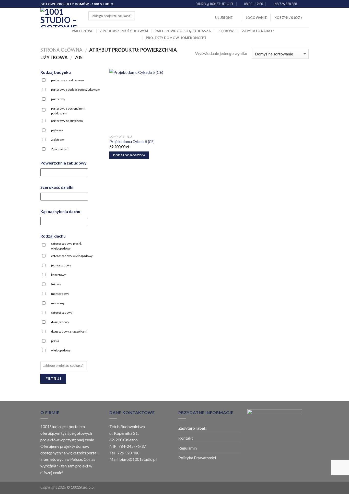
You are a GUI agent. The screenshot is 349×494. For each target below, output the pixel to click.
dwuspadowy (60, 322)
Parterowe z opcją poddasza (183, 31)
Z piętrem (57, 140)
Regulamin (187, 447)
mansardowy (60, 294)
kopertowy (58, 275)
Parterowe (82, 31)
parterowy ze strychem (67, 121)
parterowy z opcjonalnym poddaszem (68, 111)
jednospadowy (61, 265)
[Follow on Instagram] (306, 4)
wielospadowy (61, 350)
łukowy (56, 284)
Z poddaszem (60, 149)
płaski (55, 341)
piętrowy (57, 130)
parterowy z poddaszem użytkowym (75, 89)
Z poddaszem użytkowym (124, 31)
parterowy (58, 99)
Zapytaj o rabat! (258, 31)
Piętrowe (226, 31)
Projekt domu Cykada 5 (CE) (132, 141)
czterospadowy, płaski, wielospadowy (66, 246)
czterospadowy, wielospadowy (71, 256)
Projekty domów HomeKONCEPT (176, 38)
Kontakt (185, 438)
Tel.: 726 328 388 (124, 452)
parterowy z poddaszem (67, 80)
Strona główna (61, 50)
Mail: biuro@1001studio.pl (133, 459)
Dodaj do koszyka (129, 155)
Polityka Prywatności (197, 457)
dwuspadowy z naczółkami (69, 331)
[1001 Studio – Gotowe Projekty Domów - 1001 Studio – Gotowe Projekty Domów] (60, 17)
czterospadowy (61, 312)
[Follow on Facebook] (301, 4)
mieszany (57, 303)
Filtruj (53, 378)
